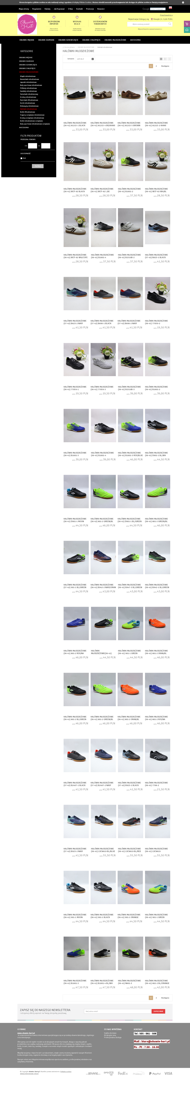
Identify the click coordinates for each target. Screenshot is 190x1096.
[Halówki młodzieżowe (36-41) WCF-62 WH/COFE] (76, 228)
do (39, 146)
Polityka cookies (65, 1072)
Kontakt (79, 9)
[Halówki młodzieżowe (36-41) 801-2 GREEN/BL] (157, 492)
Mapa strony (24, 9)
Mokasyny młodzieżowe (29, 106)
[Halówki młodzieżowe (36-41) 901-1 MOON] (76, 888)
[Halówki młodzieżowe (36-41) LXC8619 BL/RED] (130, 822)
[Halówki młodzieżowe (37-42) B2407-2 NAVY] (103, 756)
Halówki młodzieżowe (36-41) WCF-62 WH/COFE (76, 256)
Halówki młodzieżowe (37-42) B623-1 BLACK (156, 256)
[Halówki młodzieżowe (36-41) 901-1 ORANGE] (130, 888)
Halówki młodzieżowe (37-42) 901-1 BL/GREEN (75, 586)
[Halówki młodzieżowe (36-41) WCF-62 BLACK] (76, 162)
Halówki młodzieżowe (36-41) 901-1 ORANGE (129, 916)
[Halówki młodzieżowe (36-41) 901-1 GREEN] (130, 624)
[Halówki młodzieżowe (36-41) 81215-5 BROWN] (130, 96)
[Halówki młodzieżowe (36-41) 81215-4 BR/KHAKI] (103, 96)
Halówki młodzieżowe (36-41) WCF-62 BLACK (75, 190)
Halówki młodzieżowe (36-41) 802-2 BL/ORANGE (157, 982)
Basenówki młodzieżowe (29, 79)
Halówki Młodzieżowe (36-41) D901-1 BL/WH (156, 454)
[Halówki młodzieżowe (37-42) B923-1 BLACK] (130, 756)
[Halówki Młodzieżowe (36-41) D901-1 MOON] (76, 492)
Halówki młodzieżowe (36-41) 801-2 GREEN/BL (156, 520)
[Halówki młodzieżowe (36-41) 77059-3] (103, 360)
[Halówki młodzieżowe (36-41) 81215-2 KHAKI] (157, 96)
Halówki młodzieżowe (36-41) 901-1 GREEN (129, 652)
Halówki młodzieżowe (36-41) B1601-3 (75, 454)
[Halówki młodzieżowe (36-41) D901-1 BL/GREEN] (130, 492)
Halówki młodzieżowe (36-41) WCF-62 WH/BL (156, 190)
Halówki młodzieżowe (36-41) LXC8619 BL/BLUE (103, 850)
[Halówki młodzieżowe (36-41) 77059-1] (76, 360)
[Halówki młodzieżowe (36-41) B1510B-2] (130, 228)
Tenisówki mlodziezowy (29, 94)
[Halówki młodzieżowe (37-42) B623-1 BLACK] (157, 228)
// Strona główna (69, 47)
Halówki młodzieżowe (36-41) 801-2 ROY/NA (75, 652)
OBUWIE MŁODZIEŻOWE (86, 47)
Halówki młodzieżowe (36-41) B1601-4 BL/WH (102, 982)
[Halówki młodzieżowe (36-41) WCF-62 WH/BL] (157, 162)
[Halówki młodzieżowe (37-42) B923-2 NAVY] (76, 822)
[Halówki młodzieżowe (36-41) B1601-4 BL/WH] (103, 954)
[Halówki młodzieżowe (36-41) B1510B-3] (130, 360)
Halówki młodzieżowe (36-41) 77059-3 (102, 388)
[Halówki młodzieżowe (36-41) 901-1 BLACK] (103, 888)
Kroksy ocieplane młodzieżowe (32, 118)
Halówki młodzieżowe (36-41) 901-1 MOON (75, 916)
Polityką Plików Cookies (82, 2)
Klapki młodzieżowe (28, 76)
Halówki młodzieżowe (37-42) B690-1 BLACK (102, 322)
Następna (165, 66)
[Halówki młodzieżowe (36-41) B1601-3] (76, 426)
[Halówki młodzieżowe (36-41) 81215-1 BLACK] (76, 96)
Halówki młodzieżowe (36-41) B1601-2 (129, 190)
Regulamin (36, 9)
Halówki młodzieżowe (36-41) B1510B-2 (129, 256)
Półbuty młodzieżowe (28, 88)
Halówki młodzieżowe (28, 109)
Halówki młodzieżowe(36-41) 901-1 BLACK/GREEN (101, 653)
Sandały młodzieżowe (28, 91)
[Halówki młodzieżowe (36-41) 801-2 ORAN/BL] (157, 624)
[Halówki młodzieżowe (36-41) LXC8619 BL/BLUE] (103, 822)
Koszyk (156, 19)
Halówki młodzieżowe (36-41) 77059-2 (156, 322)
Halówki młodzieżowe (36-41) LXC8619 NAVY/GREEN (156, 851)
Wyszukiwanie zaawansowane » (150, 29)
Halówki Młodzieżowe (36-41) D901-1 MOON (75, 520)
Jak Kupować (59, 9)
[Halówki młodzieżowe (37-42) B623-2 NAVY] (76, 294)
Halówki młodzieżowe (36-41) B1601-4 (102, 256)
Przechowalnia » (166, 15)
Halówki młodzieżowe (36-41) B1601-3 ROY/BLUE (130, 454)
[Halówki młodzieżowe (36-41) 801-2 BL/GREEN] (76, 690)
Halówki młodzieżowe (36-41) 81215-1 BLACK (75, 124)
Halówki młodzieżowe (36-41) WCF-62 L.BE (102, 190)
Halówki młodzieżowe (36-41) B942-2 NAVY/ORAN (103, 586)
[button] (85, 59)
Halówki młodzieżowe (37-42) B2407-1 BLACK (75, 784)
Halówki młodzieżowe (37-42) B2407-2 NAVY (102, 784)
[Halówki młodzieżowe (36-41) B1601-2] (130, 162)
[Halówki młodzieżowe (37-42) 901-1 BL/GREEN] (76, 558)
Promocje (90, 9)
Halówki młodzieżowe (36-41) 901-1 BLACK (102, 916)
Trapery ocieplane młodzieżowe (32, 115)
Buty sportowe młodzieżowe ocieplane (35, 124)
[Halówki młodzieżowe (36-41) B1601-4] (103, 228)
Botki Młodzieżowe (27, 112)
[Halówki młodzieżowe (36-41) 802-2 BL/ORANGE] (157, 954)
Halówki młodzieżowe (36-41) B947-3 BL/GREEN (130, 586)
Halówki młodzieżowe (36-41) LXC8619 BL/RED (129, 850)
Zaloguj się (144, 19)
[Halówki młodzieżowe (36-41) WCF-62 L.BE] (103, 162)
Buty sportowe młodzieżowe (31, 85)
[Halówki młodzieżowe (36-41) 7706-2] (157, 756)
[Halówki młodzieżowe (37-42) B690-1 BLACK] (103, 294)
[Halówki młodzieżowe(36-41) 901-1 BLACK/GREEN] (103, 624)
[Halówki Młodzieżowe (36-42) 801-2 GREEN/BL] (103, 492)
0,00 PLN (168, 19)
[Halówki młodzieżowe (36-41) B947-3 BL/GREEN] (130, 558)
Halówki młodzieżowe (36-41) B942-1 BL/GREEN (157, 586)
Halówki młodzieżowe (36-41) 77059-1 (75, 388)
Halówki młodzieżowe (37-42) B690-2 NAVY (129, 322)
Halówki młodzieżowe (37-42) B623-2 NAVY (75, 322)
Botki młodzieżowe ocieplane (31, 121)
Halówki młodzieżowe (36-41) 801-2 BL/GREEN (75, 718)
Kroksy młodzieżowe (28, 97)
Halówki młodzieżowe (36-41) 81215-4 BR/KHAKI (103, 124)
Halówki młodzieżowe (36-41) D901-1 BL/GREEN (130, 520)
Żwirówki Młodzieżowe (29, 100)
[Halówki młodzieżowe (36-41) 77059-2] (157, 294)
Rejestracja (133, 19)
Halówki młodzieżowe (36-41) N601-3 (129, 982)
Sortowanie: (70, 59)
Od (26, 146)
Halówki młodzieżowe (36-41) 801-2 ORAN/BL (156, 652)
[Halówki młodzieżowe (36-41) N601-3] (130, 954)
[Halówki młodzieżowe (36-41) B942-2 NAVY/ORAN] (103, 558)
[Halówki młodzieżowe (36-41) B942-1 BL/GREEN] (157, 558)
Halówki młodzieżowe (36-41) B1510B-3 (129, 388)
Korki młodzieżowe (27, 103)
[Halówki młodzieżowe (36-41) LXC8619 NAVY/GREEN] (157, 822)
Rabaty (47, 9)
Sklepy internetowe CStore (29, 1074)
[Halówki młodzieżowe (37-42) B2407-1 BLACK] (76, 756)
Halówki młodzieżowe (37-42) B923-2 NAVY (75, 850)
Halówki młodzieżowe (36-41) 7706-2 (156, 784)
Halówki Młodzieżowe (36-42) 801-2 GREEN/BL (102, 520)
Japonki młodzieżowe (28, 82)
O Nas (70, 9)
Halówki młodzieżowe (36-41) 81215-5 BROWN (129, 124)
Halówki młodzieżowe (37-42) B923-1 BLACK (129, 784)
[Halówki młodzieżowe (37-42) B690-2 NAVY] (130, 294)
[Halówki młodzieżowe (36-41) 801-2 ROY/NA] (76, 624)
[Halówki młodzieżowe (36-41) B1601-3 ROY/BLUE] (130, 426)
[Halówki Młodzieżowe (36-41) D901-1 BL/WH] (157, 426)
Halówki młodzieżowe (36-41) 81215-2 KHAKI (156, 124)
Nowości (101, 9)
